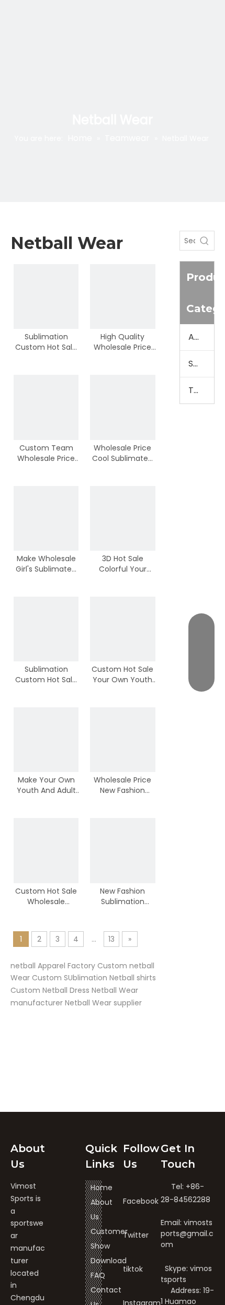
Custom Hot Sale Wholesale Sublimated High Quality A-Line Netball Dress (46, 896)
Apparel (201, 337)
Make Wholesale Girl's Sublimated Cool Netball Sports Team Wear (46, 563)
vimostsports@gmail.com (187, 1233)
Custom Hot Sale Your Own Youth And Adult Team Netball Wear (122, 674)
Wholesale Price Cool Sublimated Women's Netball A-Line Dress (122, 453)
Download (109, 1260)
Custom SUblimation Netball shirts (94, 977)
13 (111, 939)
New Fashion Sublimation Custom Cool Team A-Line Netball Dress (122, 896)
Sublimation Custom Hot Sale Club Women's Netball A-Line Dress (46, 341)
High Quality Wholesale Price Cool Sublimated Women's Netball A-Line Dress (122, 341)
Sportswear (201, 364)
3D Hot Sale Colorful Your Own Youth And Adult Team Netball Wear (122, 563)
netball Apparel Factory (52, 965)
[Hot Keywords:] (204, 240)
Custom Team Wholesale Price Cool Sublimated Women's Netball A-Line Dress (46, 453)
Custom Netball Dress (49, 990)
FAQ (98, 1275)
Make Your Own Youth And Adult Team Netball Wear (46, 785)
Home (102, 1187)
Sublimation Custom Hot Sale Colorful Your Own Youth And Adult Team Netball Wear (46, 674)
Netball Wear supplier (103, 1003)
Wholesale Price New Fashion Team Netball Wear (122, 785)
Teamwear (201, 390)
